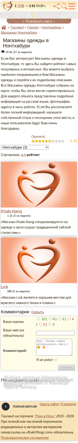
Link (4, 287)
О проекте (68, 404)
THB (20, 6)
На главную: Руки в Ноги (4, 27)
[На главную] (8, 6)
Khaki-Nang (11, 211)
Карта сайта (49, 404)
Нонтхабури (51, 27)
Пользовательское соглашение (25, 437)
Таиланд (17, 27)
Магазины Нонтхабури (19, 32)
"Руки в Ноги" (44, 416)
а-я (23, 155)
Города (32, 27)
